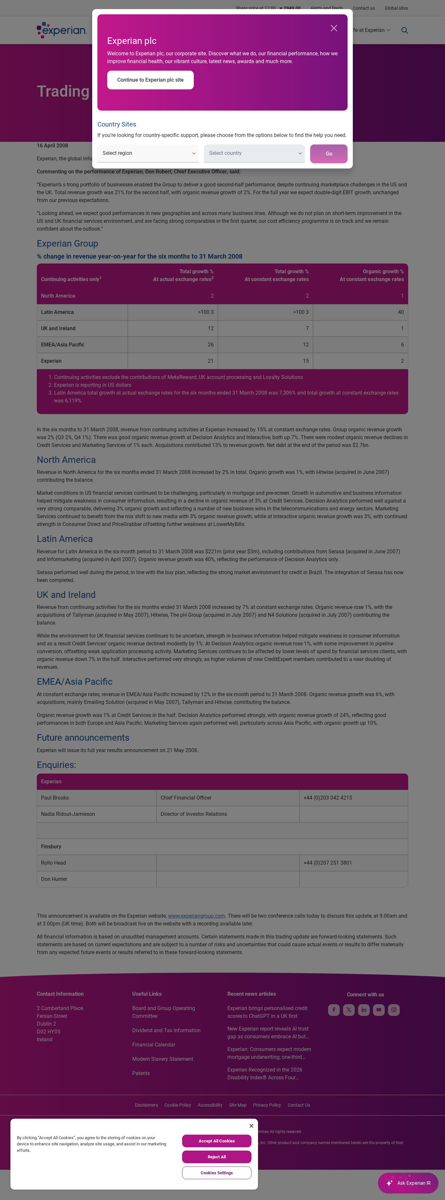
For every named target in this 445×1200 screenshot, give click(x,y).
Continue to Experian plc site (150, 80)
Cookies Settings (217, 1172)
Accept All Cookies (217, 1141)
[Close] (334, 28)
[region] (134, 1154)
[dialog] (222, 600)
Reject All (217, 1156)
